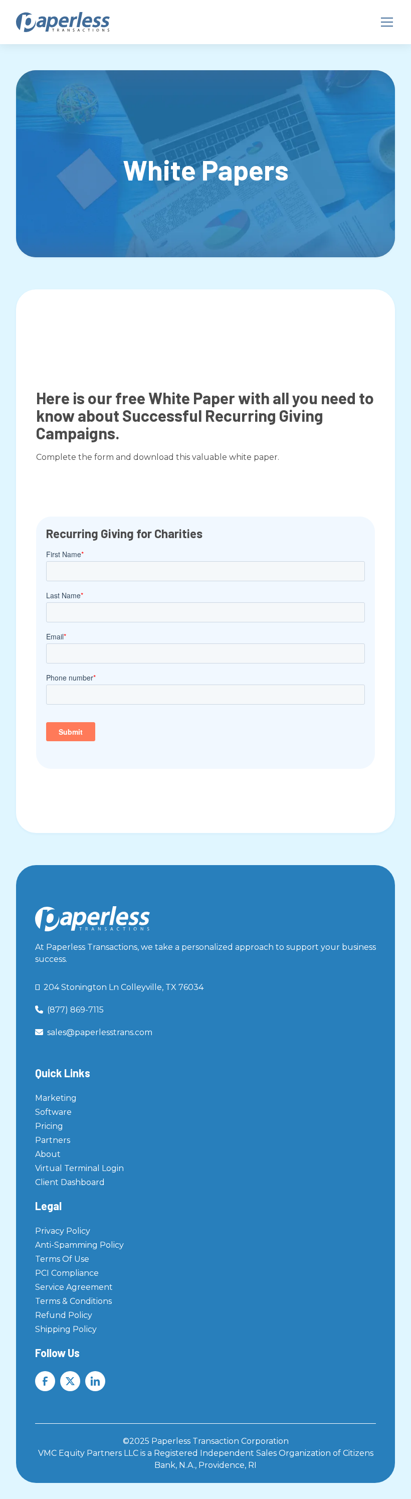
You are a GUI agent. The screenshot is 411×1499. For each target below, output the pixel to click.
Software (53, 1112)
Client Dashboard (70, 1182)
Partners (52, 1140)
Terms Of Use (62, 1259)
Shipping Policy (66, 1329)
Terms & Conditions (73, 1301)
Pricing (49, 1126)
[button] (385, 22)
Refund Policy (63, 1315)
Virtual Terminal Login (79, 1168)
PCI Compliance (67, 1273)
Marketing (56, 1098)
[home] (63, 22)
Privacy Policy (62, 1231)
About (48, 1154)
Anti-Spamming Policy (79, 1245)
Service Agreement (74, 1287)
